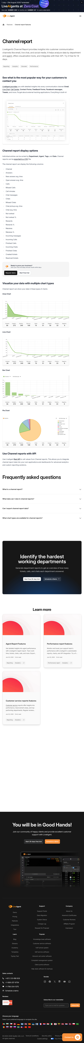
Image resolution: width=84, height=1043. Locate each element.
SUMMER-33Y (32, 10)
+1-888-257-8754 (12, 982)
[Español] (29, 1024)
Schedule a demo (52, 841)
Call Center (15, 89)
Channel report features (23, 24)
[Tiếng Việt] (26, 1027)
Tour (14, 929)
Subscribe (75, 1005)
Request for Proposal (42, 928)
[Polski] (74, 1024)
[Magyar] (48, 1024)
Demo (15, 912)
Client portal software (42, 964)
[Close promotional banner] (81, 2)
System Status (42, 919)
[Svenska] (18, 1027)
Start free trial (24, 273)
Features (10, 24)
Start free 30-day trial (32, 579)
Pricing (14, 916)
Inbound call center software (42, 956)
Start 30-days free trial (34, 841)
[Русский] (7, 1027)
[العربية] (3, 1024)
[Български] (7, 1024)
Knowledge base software (42, 939)
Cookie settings (42, 1038)
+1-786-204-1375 (12, 987)
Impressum (69, 928)
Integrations (15, 925)
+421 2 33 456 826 (12, 978)
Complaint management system (42, 960)
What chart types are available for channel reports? (22, 518)
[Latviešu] (62, 1024)
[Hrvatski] (44, 1024)
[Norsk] (70, 1024)
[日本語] (55, 1024)
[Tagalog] (22, 1027)
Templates (14, 952)
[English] (26, 1024)
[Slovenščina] (15, 1027)
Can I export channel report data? (15, 508)
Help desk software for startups (42, 969)
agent (9, 56)
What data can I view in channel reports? (18, 499)
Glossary (15, 943)
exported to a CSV (21, 159)
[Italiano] (51, 1024)
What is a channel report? (12, 489)
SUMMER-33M (12, 10)
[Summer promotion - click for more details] (42, 6)
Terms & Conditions (32, 1036)
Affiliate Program (69, 924)
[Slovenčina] (11, 1027)
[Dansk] (15, 1024)
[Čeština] (11, 1024)
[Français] (40, 1024)
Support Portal (42, 911)
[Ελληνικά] (22, 1024)
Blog (14, 939)
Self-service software (42, 952)
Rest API (17, 459)
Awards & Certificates (69, 915)
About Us (69, 911)
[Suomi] (37, 1024)
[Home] (3, 25)
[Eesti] (33, 1024)
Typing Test (15, 956)
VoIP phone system (42, 948)
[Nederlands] (66, 1024)
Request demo (11, 273)
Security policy (47, 1036)
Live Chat (6, 89)
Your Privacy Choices (62, 1038)
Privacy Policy (59, 1036)
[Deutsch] (18, 1024)
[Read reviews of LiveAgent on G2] (7, 1002)
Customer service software (42, 943)
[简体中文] (29, 1027)
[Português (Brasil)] (77, 1024)
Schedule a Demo (51, 579)
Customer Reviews (69, 919)
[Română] (3, 1027)
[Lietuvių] (59, 1024)
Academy (15, 948)
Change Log (42, 924)
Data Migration (42, 915)
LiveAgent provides (9, 86)
